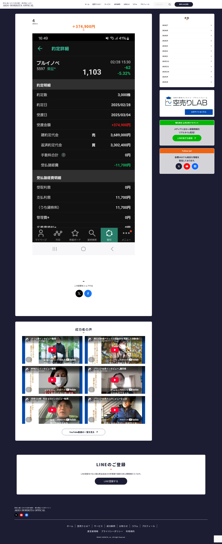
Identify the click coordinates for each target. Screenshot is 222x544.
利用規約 (130, 531)
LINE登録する (111, 481)
